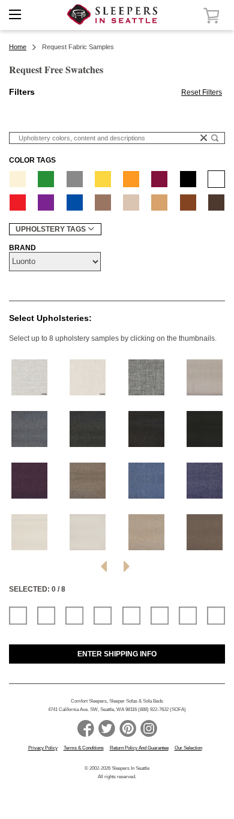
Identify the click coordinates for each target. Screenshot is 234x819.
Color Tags (32, 160)
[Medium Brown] (188, 202)
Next (127, 566)
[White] (216, 179)
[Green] (46, 179)
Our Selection (188, 748)
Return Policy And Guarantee (139, 748)
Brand (22, 248)
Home (17, 46)
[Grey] (75, 179)
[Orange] (131, 179)
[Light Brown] (103, 202)
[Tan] (159, 202)
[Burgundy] (159, 179)
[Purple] (46, 202)
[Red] (18, 202)
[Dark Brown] (216, 202)
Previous (104, 566)
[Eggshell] (18, 179)
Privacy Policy (43, 748)
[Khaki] (131, 202)
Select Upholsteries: (50, 318)
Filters (22, 92)
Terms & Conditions (84, 748)
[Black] (188, 179)
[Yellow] (103, 179)
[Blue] (75, 202)
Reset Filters (201, 92)
